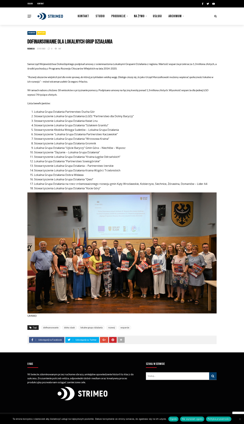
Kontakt (40, 3)
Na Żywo (139, 16)
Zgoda (173, 419)
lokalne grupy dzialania (92, 327)
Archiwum (175, 16)
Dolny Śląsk (41, 33)
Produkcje (118, 16)
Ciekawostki (31, 33)
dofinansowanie (50, 327)
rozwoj (111, 327)
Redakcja (31, 48)
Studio (100, 16)
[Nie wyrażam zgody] (240, 419)
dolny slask (69, 327)
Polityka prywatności (219, 419)
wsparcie (125, 327)
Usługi (30, 3)
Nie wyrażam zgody (192, 419)
